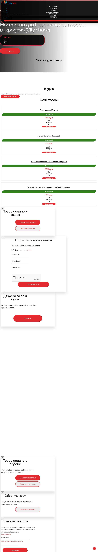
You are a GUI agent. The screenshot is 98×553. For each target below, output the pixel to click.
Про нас (53, 10)
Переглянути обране (27, 477)
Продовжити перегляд (27, 484)
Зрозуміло (27, 318)
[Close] (2, 208)
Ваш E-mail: (16, 261)
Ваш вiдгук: (16, 267)
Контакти (53, 17)
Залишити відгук (10, 96)
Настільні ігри (53, 6)
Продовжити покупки (28, 228)
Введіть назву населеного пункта (12, 541)
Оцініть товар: (19, 250)
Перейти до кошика (28, 222)
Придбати (10, 51)
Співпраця (53, 14)
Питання (53, 16)
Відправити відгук (33, 284)
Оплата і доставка (53, 12)
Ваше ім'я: (15, 255)
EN (5, 22)
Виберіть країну (6, 534)
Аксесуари (53, 8)
